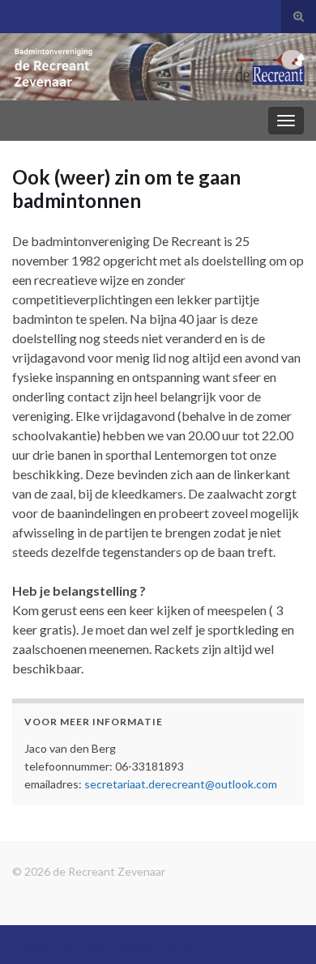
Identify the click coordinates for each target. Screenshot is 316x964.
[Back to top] (279, 927)
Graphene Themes (149, 944)
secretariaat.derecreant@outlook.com (180, 784)
